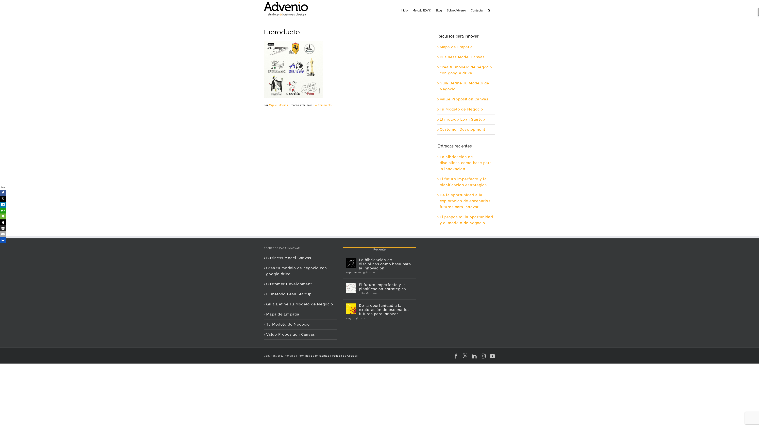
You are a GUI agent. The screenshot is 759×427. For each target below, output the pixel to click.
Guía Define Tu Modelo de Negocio (299, 304)
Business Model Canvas (462, 57)
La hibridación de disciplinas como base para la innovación (466, 163)
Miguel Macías (278, 105)
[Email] (3, 234)
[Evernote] (3, 216)
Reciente (379, 249)
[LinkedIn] (3, 205)
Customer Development (462, 129)
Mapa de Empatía (456, 47)
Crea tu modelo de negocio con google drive (296, 271)
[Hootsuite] (3, 222)
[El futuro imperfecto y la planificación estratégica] (351, 288)
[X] (3, 199)
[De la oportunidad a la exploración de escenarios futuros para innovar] (351, 308)
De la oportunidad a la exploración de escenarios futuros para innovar (465, 201)
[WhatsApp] (3, 211)
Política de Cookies (345, 355)
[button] (489, 10)
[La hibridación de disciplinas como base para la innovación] (351, 263)
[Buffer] (3, 228)
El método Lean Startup (462, 119)
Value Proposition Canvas (464, 99)
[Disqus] (343, 157)
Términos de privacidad (313, 355)
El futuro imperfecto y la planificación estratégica (382, 287)
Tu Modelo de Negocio (461, 109)
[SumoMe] (3, 240)
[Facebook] (3, 193)
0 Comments (323, 105)
